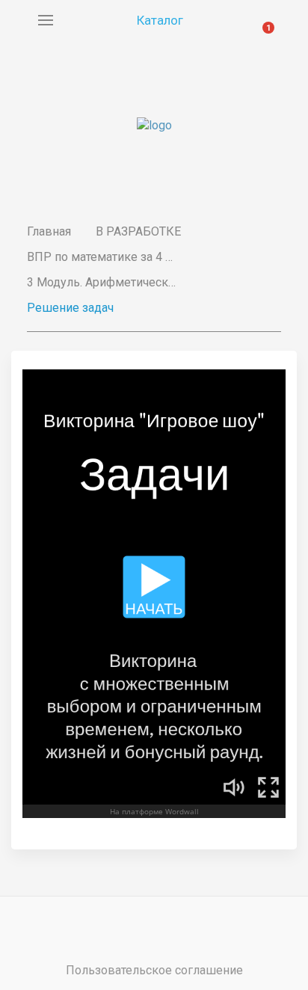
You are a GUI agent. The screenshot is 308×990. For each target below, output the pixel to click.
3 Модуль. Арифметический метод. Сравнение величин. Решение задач (101, 282)
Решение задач (70, 308)
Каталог (160, 20)
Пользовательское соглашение (154, 970)
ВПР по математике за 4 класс (101, 257)
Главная (49, 231)
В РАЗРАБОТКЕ (138, 231)
